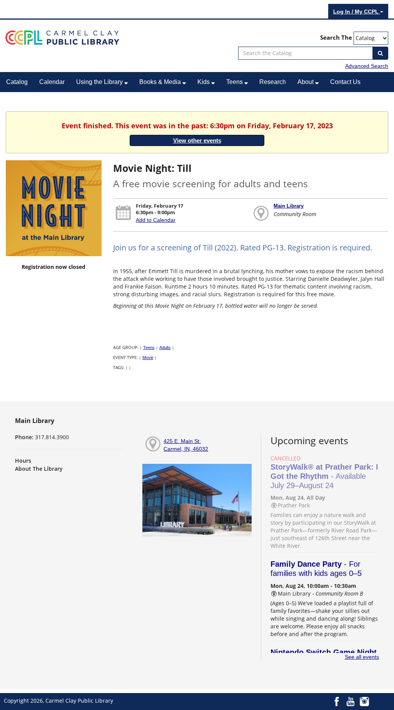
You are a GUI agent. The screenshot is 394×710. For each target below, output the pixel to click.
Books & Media (160, 82)
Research (272, 82)
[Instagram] (364, 701)
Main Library (289, 206)
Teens (235, 82)
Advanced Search (366, 66)
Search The (336, 38)
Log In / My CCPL (356, 11)
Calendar (52, 82)
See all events (362, 657)
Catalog (17, 82)
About (306, 82)
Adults (165, 347)
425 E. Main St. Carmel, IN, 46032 (186, 445)
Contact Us (345, 82)
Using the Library (100, 82)
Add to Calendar (155, 220)
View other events (197, 140)
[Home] (62, 37)
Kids (204, 82)
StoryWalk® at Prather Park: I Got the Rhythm (324, 476)
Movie (148, 357)
